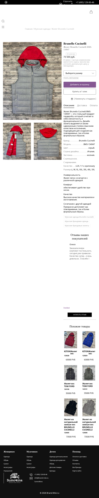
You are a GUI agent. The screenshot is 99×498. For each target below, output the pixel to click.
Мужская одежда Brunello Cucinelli (79, 217)
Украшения (8, 471)
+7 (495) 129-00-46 (85, 2)
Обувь (6, 460)
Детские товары (55, 467)
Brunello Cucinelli (75, 43)
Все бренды (76, 467)
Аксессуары (8, 467)
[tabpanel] (32, 81)
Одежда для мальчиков (58, 456)
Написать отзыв (79, 315)
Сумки (6, 464)
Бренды (52, 471)
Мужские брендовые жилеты (77, 225)
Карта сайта (76, 471)
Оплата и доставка (79, 456)
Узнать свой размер (71, 78)
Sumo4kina (38, 481)
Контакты (76, 464)
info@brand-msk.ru (41, 478)
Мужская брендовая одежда (76, 221)
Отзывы (75, 460)
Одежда (7, 456)
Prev (65, 308)
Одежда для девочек (57, 460)
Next (68, 308)
